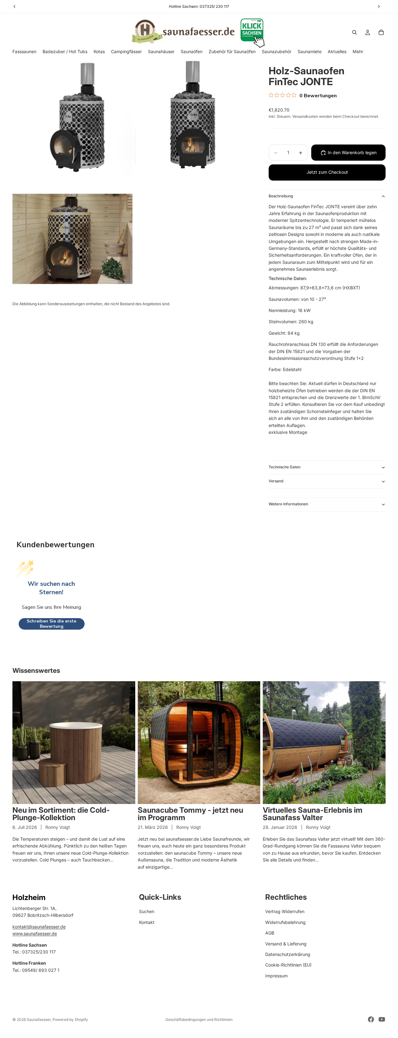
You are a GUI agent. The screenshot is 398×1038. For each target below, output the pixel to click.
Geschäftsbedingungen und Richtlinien (199, 1019)
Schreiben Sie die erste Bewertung (51, 624)
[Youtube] (382, 1019)
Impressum (276, 975)
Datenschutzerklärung (287, 954)
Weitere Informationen (288, 504)
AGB (269, 932)
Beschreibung (281, 196)
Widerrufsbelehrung (285, 922)
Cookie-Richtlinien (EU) (288, 964)
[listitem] (357, 51)
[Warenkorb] (381, 32)
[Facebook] (371, 1019)
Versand (276, 481)
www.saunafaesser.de (34, 933)
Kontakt (147, 922)
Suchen (146, 911)
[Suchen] (354, 32)
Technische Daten (284, 467)
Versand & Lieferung (286, 943)
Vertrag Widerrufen (284, 911)
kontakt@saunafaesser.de (39, 926)
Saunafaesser (39, 1019)
